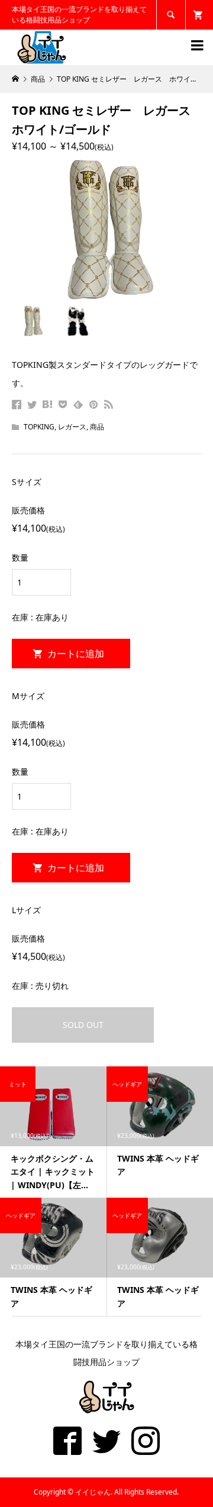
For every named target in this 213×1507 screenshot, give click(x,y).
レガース (72, 427)
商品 (97, 427)
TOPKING (39, 427)
